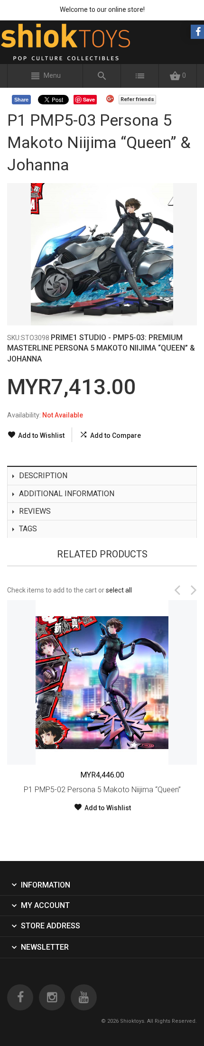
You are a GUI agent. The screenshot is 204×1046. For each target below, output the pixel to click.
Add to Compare (115, 435)
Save (89, 99)
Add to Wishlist (41, 435)
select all (119, 590)
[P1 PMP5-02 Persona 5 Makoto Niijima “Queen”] (102, 682)
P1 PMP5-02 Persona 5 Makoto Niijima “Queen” (102, 789)
